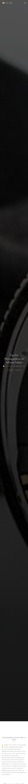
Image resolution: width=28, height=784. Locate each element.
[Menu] (24, 3)
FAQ (24, 366)
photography (10, 370)
